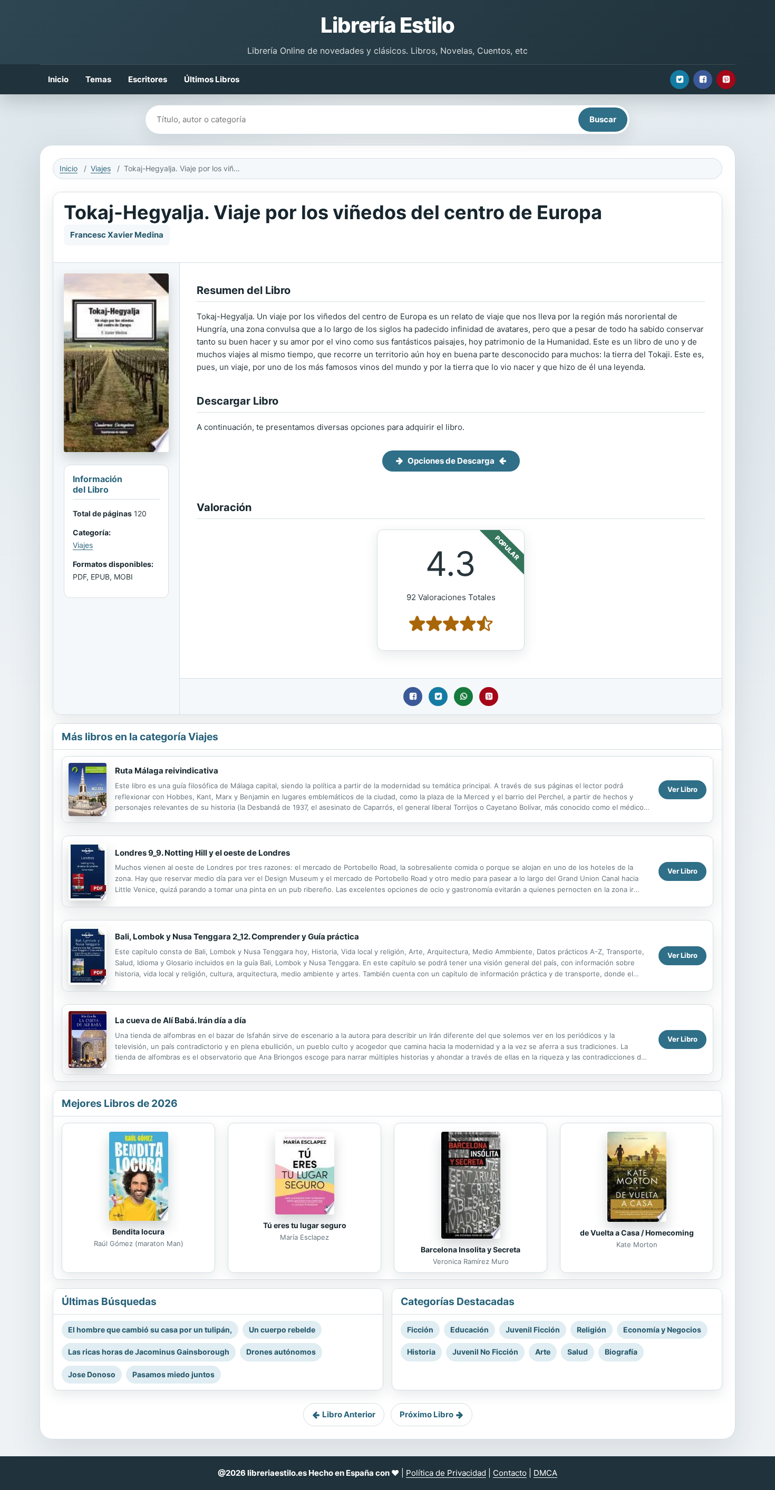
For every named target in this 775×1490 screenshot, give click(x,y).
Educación (469, 1329)
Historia (421, 1351)
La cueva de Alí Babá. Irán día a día (180, 1020)
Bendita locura (138, 1231)
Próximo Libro (426, 1414)
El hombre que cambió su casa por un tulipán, (150, 1329)
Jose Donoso (91, 1374)
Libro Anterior (348, 1414)
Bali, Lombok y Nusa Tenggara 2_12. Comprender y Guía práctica (237, 937)
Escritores (147, 79)
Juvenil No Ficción (485, 1351)
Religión (591, 1329)
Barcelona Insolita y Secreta (470, 1249)
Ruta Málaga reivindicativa (166, 771)
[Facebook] (702, 79)
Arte (542, 1351)
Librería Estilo (387, 25)
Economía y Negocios (662, 1329)
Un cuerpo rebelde (282, 1329)
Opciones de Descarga (451, 461)
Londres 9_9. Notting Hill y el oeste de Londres (202, 853)
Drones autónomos (281, 1351)
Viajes (101, 168)
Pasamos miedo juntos (173, 1374)
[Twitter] (679, 79)
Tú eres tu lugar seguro (304, 1225)
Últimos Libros (211, 79)
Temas (98, 79)
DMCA (545, 1473)
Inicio (58, 79)
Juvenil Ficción (533, 1329)
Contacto (510, 1473)
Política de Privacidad (446, 1473)
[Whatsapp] (463, 696)
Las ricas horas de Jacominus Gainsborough (148, 1351)
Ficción (420, 1329)
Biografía (621, 1351)
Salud (577, 1351)
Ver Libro (682, 789)
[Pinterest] (725, 79)
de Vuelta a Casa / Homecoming (637, 1232)
